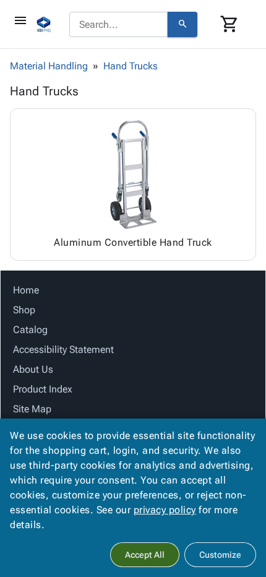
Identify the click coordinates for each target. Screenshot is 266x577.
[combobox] (118, 24)
